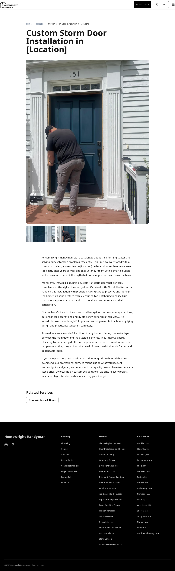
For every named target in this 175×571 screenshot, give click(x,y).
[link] (68, 23)
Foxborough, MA (144, 488)
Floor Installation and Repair (112, 449)
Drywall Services (106, 522)
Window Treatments (108, 488)
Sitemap (65, 482)
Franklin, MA (143, 443)
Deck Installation (106, 533)
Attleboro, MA (143, 527)
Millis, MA (141, 465)
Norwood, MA (143, 494)
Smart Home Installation (110, 527)
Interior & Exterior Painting (111, 477)
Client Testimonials (70, 465)
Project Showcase (69, 471)
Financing (65, 443)
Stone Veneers (105, 539)
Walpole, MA (143, 499)
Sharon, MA (142, 510)
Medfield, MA (143, 454)
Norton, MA (142, 522)
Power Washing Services (110, 505)
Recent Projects (68, 460)
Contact (64, 449)
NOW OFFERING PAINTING (111, 544)
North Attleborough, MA (148, 533)
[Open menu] (173, 5)
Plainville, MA (143, 449)
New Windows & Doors (42, 400)
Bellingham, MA (144, 460)
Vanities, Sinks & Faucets (110, 494)
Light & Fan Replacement (110, 499)
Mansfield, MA (143, 471)
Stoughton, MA (144, 516)
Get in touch (142, 4)
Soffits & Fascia (106, 516)
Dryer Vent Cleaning (108, 465)
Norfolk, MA (142, 482)
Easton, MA (142, 477)
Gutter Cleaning (106, 454)
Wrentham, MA (144, 505)
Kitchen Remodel (107, 510)
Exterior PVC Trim (107, 471)
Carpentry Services (107, 460)
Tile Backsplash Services (110, 443)
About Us (65, 454)
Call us (163, 4)
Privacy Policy (67, 477)
